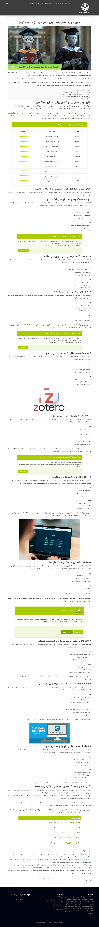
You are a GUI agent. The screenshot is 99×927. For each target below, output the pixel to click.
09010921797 (57, 897)
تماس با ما (32, 3)
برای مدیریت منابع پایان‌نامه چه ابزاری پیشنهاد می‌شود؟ (65, 832)
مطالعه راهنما (23, 471)
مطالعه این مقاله (24, 250)
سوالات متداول (85, 98)
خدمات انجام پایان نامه (58, 3)
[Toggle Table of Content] (88, 90)
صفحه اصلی (67, 3)
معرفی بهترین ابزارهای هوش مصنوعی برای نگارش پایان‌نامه (75, 94)
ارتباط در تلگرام (67, 632)
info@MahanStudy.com (53, 901)
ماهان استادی (83, 854)
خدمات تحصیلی (48, 3)
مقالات (42, 3)
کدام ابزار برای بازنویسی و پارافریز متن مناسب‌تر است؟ (65, 827)
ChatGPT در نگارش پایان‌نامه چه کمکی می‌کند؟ (67, 837)
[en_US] (7, 3)
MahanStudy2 (56, 905)
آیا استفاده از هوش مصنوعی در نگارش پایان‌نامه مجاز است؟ (64, 822)
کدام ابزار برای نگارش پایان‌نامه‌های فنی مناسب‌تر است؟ (65, 843)
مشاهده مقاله (23, 347)
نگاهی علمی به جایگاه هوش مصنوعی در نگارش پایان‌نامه (75, 96)
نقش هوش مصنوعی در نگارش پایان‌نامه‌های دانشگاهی (77, 93)
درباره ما (37, 3)
